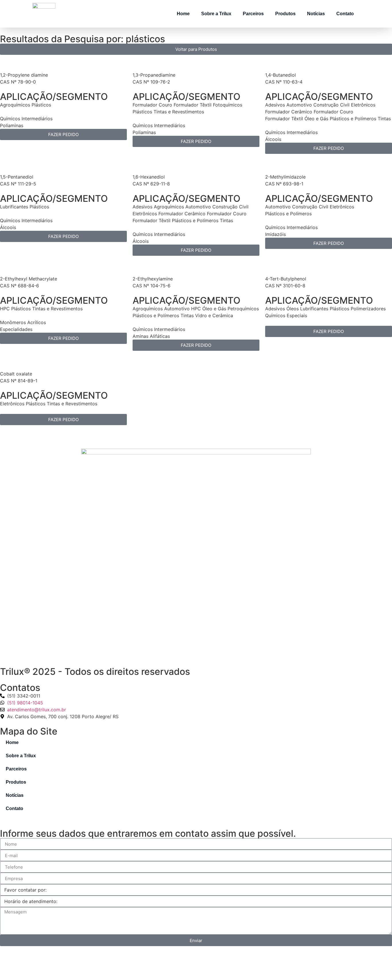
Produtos (285, 13)
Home (183, 13)
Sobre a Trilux (216, 13)
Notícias (316, 13)
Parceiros (253, 13)
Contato (345, 13)
